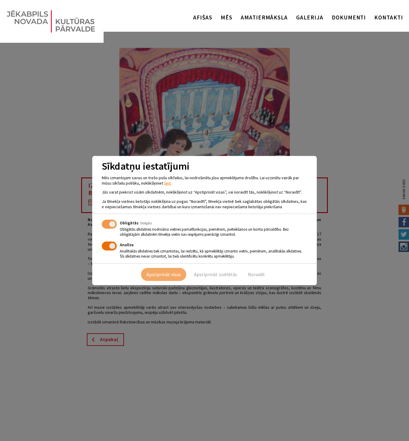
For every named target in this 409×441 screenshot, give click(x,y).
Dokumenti (349, 17)
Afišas (202, 17)
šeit (167, 183)
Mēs (226, 17)
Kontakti (388, 17)
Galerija (309, 17)
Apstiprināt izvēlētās (215, 274)
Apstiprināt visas (163, 274)
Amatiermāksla (264, 17)
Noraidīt (256, 274)
